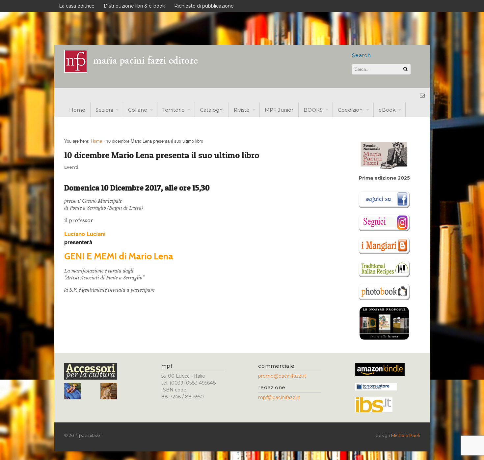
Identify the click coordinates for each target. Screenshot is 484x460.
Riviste (242, 110)
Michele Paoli (405, 435)
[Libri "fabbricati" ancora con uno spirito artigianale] (135, 71)
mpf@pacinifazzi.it (279, 397)
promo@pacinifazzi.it (282, 376)
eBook (387, 110)
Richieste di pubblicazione (204, 6)
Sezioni (104, 110)
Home (77, 110)
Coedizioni (350, 110)
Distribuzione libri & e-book (134, 6)
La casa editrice (76, 6)
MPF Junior (279, 110)
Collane (137, 110)
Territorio (173, 110)
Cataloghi (212, 110)
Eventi (71, 167)
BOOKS (313, 110)
